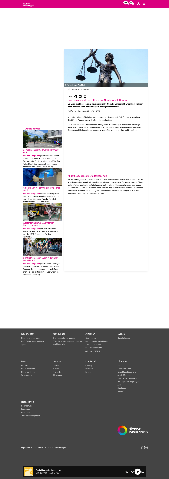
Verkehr (56, 365)
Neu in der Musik (28, 372)
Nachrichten (27, 334)
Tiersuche (57, 372)
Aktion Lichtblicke (92, 351)
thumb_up (142, 471)
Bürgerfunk (121, 391)
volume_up (126, 471)
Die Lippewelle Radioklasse (96, 341)
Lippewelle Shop (124, 369)
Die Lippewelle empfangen (128, 382)
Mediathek (91, 361)
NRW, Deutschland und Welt (32, 341)
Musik (24, 361)
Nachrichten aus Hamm (30, 338)
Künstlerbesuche (28, 369)
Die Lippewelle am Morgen (64, 338)
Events (121, 334)
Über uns (122, 361)
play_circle (137, 471)
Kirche (87, 372)
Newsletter (57, 375)
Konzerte (24, 365)
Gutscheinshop (123, 338)
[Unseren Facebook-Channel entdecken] (141, 447)
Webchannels (26, 375)
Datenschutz (26, 406)
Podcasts (89, 369)
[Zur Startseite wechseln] (28, 4)
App (119, 385)
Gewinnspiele (90, 338)
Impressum (25, 409)
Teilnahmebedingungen (30, 415)
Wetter (56, 369)
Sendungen (59, 334)
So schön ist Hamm (93, 344)
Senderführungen (124, 375)
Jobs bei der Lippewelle (126, 378)
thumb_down (132, 471)
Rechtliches (27, 401)
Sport (23, 344)
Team (119, 365)
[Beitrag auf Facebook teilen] (75, 96)
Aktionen (90, 334)
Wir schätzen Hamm (93, 348)
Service (57, 361)
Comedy (88, 365)
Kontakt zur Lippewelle (126, 372)
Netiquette (25, 412)
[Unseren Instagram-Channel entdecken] (146, 447)
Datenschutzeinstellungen (55, 447)
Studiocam (121, 388)
